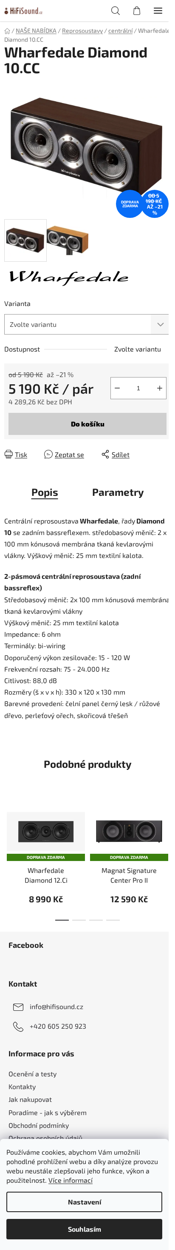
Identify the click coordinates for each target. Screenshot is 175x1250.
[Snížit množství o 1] (117, 388)
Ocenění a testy (32, 1074)
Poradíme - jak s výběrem (47, 1112)
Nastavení (84, 1202)
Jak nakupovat (30, 1099)
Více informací (70, 1180)
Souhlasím (84, 1229)
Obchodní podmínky (38, 1125)
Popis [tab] (44, 492)
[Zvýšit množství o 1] (159, 388)
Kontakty (22, 1086)
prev (9, 824)
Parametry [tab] (118, 492)
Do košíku (87, 424)
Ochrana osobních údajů (45, 1138)
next (166, 824)
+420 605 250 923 (58, 1026)
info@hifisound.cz (56, 1006)
